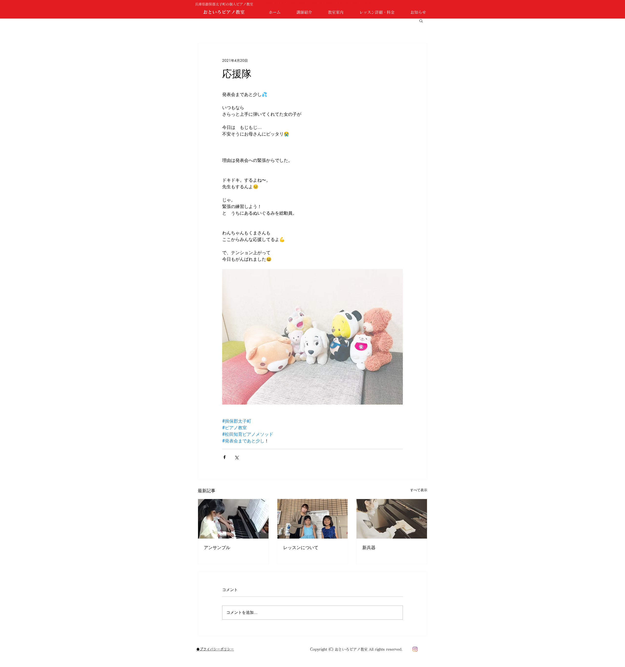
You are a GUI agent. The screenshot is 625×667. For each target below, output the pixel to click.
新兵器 (368, 547)
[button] (421, 20)
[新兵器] (391, 519)
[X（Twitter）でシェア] (236, 457)
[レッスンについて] (312, 519)
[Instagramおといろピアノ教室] (415, 649)
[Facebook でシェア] (224, 457)
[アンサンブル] (233, 519)
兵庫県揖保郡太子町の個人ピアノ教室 (225, 4)
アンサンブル (217, 547)
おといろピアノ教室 (224, 12)
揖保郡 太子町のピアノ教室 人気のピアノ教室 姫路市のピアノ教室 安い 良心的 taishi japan (320, 3)
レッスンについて (300, 547)
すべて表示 (418, 490)
